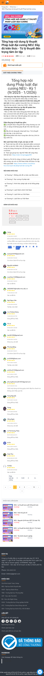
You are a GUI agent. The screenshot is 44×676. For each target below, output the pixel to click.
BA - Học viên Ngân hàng (9, 599)
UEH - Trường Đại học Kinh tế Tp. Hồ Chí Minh (16, 608)
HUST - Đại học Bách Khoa (10, 589)
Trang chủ (5, 7)
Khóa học (13, 7)
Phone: (4, 570)
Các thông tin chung (8, 624)
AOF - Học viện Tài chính (9, 596)
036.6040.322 (11, 570)
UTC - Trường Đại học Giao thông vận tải (14, 605)
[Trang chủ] (7, 2)
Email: (4, 574)
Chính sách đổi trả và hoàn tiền (11, 631)
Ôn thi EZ (7, 661)
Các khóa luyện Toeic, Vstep (10, 583)
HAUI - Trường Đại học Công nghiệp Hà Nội (15, 602)
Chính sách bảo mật (8, 628)
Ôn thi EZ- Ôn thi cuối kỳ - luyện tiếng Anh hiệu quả (26, 672)
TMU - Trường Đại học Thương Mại (12, 593)
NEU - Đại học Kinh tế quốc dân (11, 586)
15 (34, 487)
